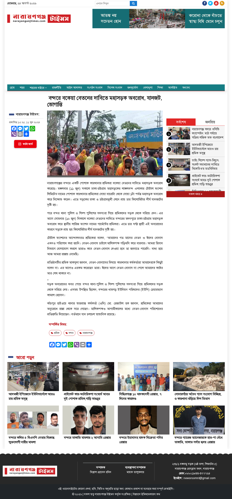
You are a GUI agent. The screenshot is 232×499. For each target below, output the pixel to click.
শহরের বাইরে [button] (37, 88)
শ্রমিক (56, 333)
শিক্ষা (160, 87)
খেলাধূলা (147, 87)
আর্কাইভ (172, 87)
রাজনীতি (56, 87)
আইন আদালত (74, 87)
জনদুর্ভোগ (132, 87)
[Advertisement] (116, 57)
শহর (22, 87)
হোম (12, 87)
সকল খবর (195, 194)
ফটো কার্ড (28, 144)
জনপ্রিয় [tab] (210, 122)
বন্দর (70, 333)
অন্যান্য (186, 87)
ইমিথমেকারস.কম (150, 494)
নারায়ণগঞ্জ (87, 333)
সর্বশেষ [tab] (181, 122)
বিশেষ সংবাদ (115, 87)
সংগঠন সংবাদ (94, 87)
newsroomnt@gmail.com (200, 478)
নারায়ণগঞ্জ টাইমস (104, 494)
